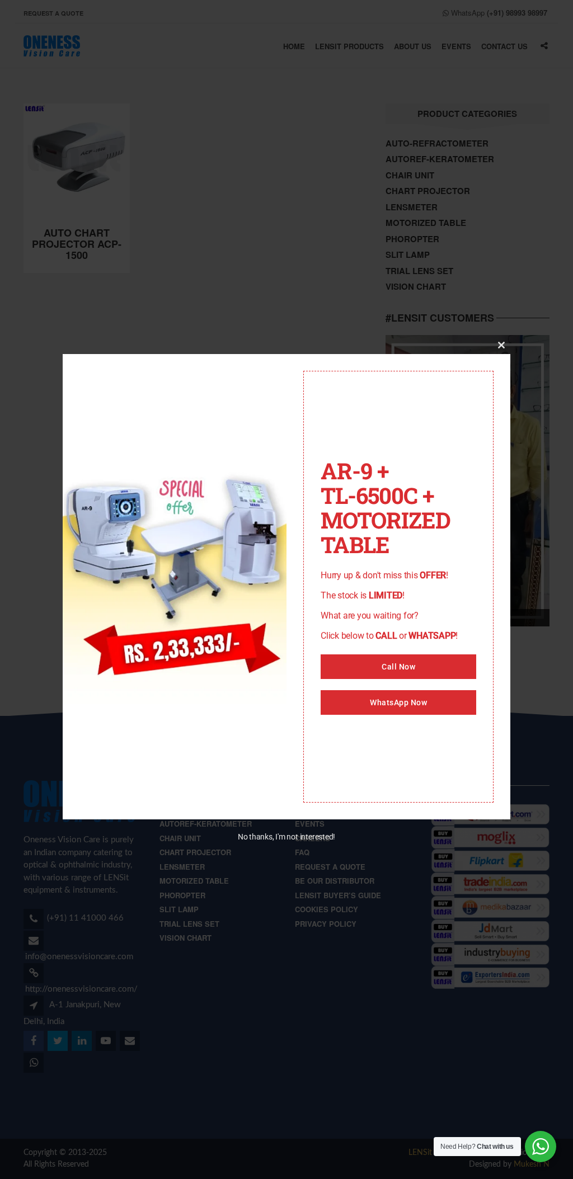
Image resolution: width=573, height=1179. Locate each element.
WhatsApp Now (398, 702)
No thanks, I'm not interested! (286, 836)
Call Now (398, 666)
